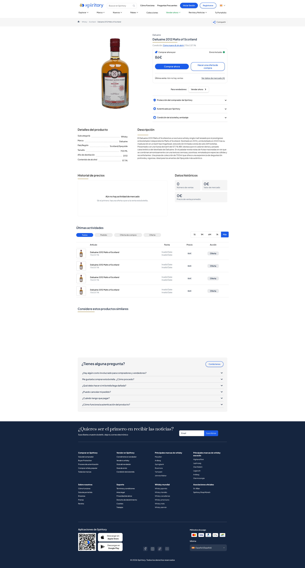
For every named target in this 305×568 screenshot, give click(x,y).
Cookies (120, 503)
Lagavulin (197, 471)
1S (195, 234)
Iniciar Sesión (189, 5)
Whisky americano (162, 500)
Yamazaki (158, 472)
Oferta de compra (128, 235)
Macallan (158, 457)
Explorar (82, 12)
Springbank (159, 464)
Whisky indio (160, 503)
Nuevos (116, 12)
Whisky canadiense (162, 496)
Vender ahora (172, 12)
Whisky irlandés (161, 492)
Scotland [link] (92, 22)
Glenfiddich (197, 467)
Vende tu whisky (123, 460)
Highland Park (198, 459)
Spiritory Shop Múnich (201, 492)
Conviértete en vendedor (127, 457)
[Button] (145, 549)
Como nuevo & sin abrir (173, 45)
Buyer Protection (85, 460)
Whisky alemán (161, 507)
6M (209, 234)
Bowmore (159, 468)
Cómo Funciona (147, 5)
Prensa (81, 500)
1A (217, 234)
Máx (225, 234)
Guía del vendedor (124, 464)
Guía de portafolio (85, 492)
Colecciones (152, 12)
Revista (81, 503)
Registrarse (208, 5)
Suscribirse (211, 433)
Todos (84, 235)
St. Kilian (196, 488)
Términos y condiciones (126, 488)
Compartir (221, 22)
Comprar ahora (172, 66)
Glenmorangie (199, 478)
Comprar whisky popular (87, 468)
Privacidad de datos (124, 496)
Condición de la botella (125, 472)
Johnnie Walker (161, 475)
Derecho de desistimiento (127, 500)
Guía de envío (122, 468)
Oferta (152, 235)
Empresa (81, 496)
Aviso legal (121, 492)
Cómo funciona (84, 488)
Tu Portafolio (220, 12)
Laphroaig (197, 463)
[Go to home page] (91, 5)
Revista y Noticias (197, 12)
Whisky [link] (84, 22)
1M (202, 234)
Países (133, 12)
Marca (99, 12)
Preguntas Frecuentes (167, 5)
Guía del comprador (86, 457)
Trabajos (120, 507)
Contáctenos (214, 364)
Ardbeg (158, 460)
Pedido (103, 235)
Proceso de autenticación (88, 464)
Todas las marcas (84, 472)
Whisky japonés (161, 488)
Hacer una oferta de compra (208, 66)
